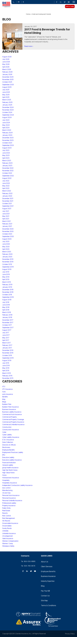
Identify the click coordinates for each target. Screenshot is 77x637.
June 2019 (6, 274)
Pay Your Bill (45, 591)
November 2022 (7, 171)
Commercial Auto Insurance (12, 414)
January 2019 (7, 287)
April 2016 (5, 371)
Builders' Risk (6, 404)
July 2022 (5, 181)
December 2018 (7, 290)
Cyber (4, 432)
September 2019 (8, 267)
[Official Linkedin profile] (60, 2)
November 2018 (7, 292)
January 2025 (7, 105)
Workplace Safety (8, 546)
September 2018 (8, 297)
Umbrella (5, 531)
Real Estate (6, 511)
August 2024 (7, 117)
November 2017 (7, 322)
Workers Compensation (10, 541)
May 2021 (5, 216)
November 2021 (7, 201)
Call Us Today (70, 6)
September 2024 (8, 115)
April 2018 (5, 310)
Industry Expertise (47, 581)
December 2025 (8, 77)
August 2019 (6, 269)
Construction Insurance (10, 430)
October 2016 (7, 355)
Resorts (5, 513)
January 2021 (7, 226)
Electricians (6, 447)
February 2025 (7, 102)
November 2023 (8, 140)
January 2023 (7, 166)
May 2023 (6, 155)
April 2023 (5, 158)
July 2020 (5, 241)
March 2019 (6, 282)
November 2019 (7, 262)
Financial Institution (9, 463)
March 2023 (6, 160)
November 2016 (7, 353)
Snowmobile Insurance (10, 523)
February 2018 (7, 315)
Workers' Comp (7, 543)
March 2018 (6, 312)
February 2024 (7, 133)
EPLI (3, 455)
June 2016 (6, 365)
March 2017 (6, 343)
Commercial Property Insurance (13, 422)
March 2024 (6, 130)
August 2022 (6, 178)
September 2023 (8, 145)
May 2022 (5, 186)
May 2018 (5, 307)
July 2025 (5, 90)
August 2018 (6, 300)
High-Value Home (8, 473)
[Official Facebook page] (56, 2)
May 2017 (5, 338)
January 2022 (7, 196)
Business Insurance (9, 409)
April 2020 (5, 249)
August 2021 (6, 209)
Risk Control (6, 516)
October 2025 (7, 82)
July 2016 (5, 363)
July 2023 (5, 150)
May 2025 (6, 95)
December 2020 (8, 229)
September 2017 (8, 328)
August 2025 (7, 87)
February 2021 (7, 224)
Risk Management (8, 518)
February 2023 (7, 163)
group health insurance (10, 468)
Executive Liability (8, 457)
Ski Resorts (6, 521)
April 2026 (5, 67)
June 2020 (6, 244)
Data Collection (7, 442)
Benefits (5, 397)
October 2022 (7, 173)
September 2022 (8, 176)
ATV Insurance (7, 389)
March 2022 (6, 191)
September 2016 (8, 358)
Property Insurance (8, 506)
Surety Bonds (7, 528)
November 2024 (8, 110)
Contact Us (45, 596)
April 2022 (5, 188)
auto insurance (7, 394)
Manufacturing (7, 490)
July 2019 (5, 272)
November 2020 (8, 231)
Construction (6, 427)
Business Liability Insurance (11, 412)
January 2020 (7, 257)
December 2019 (7, 259)
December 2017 (7, 320)
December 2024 (8, 107)
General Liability (7, 465)
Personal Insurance (9, 498)
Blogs (4, 402)
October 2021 (7, 203)
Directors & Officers (9, 445)
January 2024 (7, 135)
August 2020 (7, 239)
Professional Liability (9, 503)
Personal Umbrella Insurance (12, 500)
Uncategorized (7, 536)
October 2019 (7, 264)
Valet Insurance (7, 538)
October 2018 (7, 295)
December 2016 (7, 350)
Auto (4, 392)
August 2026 (7, 57)
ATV (3, 387)
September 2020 (8, 236)
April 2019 (5, 279)
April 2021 (5, 219)
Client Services (46, 566)
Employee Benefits (8, 450)
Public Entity (6, 508)
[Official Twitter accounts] (64, 2)
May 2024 (6, 125)
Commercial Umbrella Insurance (13, 424)
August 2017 (6, 330)
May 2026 (6, 64)
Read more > (28, 46)
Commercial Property (9, 417)
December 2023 (8, 138)
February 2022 (7, 193)
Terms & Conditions (48, 605)
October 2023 (7, 143)
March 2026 (6, 69)
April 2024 (5, 128)
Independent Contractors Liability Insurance (17, 485)
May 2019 (5, 277)
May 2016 (5, 368)
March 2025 (6, 100)
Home (28, 14)
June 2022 (6, 183)
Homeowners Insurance (10, 478)
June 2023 (6, 153)
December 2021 (7, 198)
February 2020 (7, 254)
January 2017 (7, 348)
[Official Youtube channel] (68, 2)
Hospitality (6, 480)
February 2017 (7, 345)
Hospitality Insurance (9, 483)
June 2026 (6, 62)
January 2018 (7, 317)
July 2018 (5, 302)
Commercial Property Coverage (13, 419)
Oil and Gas (6, 493)
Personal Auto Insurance (10, 495)
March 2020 (6, 252)
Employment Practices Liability (12, 452)
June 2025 (6, 92)
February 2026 (7, 72)
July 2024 (5, 120)
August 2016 (6, 360)
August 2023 (7, 148)
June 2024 (6, 123)
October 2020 (7, 234)
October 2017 (7, 325)
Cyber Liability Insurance (10, 437)
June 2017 (6, 335)
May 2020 (6, 247)
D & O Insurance (8, 440)
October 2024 (7, 112)
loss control (6, 488)
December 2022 (7, 168)
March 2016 (6, 373)
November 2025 (8, 79)
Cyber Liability (7, 435)
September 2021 (8, 206)
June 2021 (6, 214)
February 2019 (7, 285)
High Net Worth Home (9, 470)
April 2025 (5, 97)
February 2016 (7, 376)
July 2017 (5, 333)
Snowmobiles (7, 526)
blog (3, 399)
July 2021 (5, 211)
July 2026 (5, 59)
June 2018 (6, 305)
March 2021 (6, 221)
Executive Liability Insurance (12, 460)
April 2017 (5, 340)
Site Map (44, 600)
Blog (42, 586)
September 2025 (8, 85)
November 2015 (7, 378)
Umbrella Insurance (9, 533)
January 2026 (7, 74)
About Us (44, 562)
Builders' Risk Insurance (10, 407)
